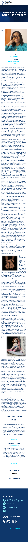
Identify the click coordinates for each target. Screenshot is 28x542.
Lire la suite (14, 439)
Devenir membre (14, 528)
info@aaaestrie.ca (12, 507)
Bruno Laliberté (15, 422)
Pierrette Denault (15, 445)
